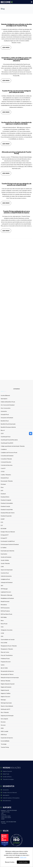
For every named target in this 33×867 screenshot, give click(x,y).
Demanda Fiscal (4, 478)
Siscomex (3, 722)
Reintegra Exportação (6, 703)
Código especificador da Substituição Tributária (13, 446)
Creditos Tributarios (6, 474)
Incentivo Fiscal (5, 573)
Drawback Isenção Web (7, 509)
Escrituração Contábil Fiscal (7, 541)
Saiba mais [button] (23, 857)
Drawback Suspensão (6, 516)
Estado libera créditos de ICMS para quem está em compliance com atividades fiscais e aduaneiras (16, 59)
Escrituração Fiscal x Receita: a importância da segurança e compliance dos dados (16, 123)
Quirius (2, 665)
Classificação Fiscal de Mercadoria (9, 439)
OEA (2, 636)
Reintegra (3, 699)
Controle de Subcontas (6, 465)
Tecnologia (3, 744)
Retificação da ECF (5, 709)
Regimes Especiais (7, 771)
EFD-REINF (3, 528)
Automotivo (4, 411)
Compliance (4, 449)
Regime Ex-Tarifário (5, 693)
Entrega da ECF (4, 535)
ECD (2, 522)
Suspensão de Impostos (7, 737)
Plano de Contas (5, 652)
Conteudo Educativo (6, 462)
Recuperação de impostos (7, 671)
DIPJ (2, 490)
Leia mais (5, 47)
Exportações (4, 554)
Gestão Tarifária (5, 560)
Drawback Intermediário (7, 503)
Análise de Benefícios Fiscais (8, 401)
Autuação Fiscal (5, 414)
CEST (2, 433)
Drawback (3, 493)
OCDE (2, 633)
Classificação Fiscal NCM (7, 443)
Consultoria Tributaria (6, 458)
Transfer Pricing (5, 747)
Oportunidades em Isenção (7, 639)
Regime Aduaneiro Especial (7, 684)
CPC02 (2, 471)
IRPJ (2, 585)
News (2, 620)
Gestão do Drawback (6, 557)
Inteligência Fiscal (5, 579)
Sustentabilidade (5, 741)
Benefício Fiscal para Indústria (8, 427)
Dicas (2, 487)
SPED (2, 728)
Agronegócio (4, 398)
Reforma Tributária (5, 680)
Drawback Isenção (5, 506)
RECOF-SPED (4, 668)
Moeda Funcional (5, 601)
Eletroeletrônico (7, 800)
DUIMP (2, 519)
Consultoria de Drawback (7, 455)
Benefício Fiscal (4, 420)
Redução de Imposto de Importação (10, 677)
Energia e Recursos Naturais (8, 531)
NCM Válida (4, 617)
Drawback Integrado (6, 500)
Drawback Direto (5, 497)
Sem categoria (4, 718)
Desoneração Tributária (7, 481)
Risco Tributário (5, 712)
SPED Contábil (4, 731)
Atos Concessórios (5, 408)
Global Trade (6, 774)
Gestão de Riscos (7, 776)
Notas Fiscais (4, 623)
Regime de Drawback (6, 687)
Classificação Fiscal (5, 436)
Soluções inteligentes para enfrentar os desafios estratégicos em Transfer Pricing (16, 25)
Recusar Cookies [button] (9, 862)
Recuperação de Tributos (7, 674)
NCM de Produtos (5, 611)
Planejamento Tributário (7, 649)
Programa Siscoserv (6, 661)
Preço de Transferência (6, 655)
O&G (2, 626)
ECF (2, 525)
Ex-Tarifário (3, 547)
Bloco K (3, 430)
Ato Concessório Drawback (7, 405)
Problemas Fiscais (5, 658)
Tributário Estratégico (8, 779)
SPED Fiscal (4, 734)
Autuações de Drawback (7, 417)
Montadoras (4, 604)
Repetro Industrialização (7, 706)
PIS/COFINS (4, 642)
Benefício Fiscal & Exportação (8, 424)
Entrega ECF (4, 538)
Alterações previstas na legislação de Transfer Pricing (16, 152)
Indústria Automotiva (6, 576)
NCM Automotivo (5, 607)
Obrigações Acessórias (6, 630)
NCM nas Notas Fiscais (6, 614)
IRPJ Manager (4, 588)
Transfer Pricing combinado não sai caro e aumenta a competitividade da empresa (16, 212)
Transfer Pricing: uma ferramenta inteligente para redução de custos (16, 91)
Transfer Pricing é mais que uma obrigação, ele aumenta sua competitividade (16, 184)
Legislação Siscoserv (6, 592)
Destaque (3, 484)
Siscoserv (3, 725)
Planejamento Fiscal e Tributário (9, 645)
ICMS (2, 566)
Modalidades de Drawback (7, 598)
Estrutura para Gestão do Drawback (10, 544)
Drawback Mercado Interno (7, 512)
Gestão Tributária (5, 563)
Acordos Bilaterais (5, 395)
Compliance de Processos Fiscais (9, 452)
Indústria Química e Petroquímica (11, 798)
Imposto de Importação (7, 569)
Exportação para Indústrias (7, 550)
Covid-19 (3, 468)
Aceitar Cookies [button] (23, 862)
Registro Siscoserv (5, 696)
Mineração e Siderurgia (6, 595)
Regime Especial (5, 690)
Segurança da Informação (7, 715)
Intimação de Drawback (6, 582)
